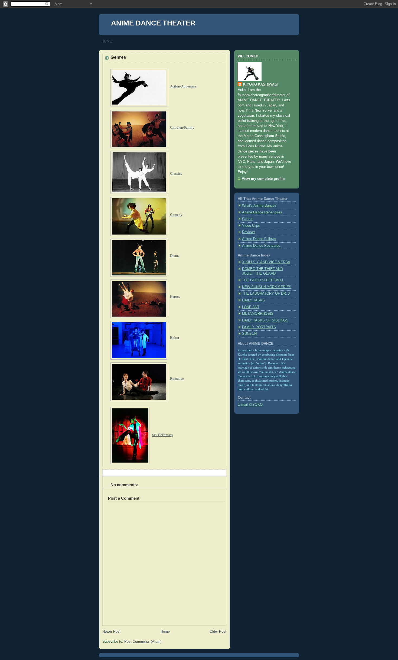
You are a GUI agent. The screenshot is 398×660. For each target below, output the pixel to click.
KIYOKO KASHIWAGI (260, 84)
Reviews (248, 232)
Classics (176, 173)
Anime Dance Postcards (261, 246)
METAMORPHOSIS (257, 314)
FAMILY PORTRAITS (259, 327)
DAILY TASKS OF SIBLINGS (265, 320)
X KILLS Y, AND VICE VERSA (266, 262)
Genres (118, 57)
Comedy (176, 215)
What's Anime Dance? (259, 205)
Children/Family (182, 127)
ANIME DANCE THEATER (153, 23)
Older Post (218, 631)
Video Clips (251, 225)
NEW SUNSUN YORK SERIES (266, 287)
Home (165, 631)
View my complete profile (263, 179)
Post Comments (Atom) (142, 641)
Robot (174, 338)
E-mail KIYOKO (250, 405)
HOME (107, 41)
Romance (177, 379)
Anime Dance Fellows (259, 239)
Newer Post (111, 631)
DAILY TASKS (253, 300)
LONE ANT (250, 307)
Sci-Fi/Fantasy (162, 435)
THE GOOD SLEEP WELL (263, 280)
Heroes (175, 296)
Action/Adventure (183, 86)
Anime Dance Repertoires (262, 212)
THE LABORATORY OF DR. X (266, 293)
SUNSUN (249, 334)
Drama (175, 255)
